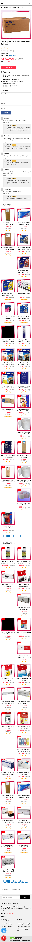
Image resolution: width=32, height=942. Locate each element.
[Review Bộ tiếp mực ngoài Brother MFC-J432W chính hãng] (24, 764)
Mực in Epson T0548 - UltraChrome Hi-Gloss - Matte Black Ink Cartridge (24, 249)
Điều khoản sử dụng (7, 924)
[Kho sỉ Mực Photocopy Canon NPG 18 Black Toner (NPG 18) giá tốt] (24, 599)
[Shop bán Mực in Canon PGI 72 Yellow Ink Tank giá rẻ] (8, 670)
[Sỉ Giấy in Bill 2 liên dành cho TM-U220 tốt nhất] (24, 495)
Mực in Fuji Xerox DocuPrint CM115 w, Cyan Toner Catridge (8, 847)
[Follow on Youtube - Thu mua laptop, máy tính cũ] (4, 916)
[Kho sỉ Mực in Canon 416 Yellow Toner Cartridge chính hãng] (8, 624)
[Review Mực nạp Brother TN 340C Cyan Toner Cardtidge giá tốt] (24, 741)
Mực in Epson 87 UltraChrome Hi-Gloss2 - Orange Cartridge (8, 364)
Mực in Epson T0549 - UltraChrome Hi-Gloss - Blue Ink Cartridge (24, 318)
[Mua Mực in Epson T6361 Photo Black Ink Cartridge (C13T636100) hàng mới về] (8, 472)
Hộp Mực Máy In (9, 543)
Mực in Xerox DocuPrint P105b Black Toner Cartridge (8, 822)
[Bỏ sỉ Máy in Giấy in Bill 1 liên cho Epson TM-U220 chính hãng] (24, 424)
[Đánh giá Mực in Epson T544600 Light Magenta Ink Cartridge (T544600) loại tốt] (8, 214)
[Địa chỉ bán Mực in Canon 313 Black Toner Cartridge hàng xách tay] (8, 576)
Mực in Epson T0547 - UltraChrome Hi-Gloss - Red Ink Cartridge (24, 272)
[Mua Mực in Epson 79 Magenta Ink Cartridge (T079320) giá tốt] (8, 308)
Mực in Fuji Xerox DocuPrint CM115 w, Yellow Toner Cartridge (24, 847)
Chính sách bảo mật (7, 926)
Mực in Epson (12, 55)
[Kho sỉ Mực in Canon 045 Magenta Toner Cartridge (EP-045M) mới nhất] (24, 647)
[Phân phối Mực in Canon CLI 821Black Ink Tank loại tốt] (24, 576)
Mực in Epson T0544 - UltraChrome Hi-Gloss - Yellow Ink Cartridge (8, 295)
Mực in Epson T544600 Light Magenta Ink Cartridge (8, 224)
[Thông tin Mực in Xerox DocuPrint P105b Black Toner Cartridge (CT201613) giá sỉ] (8, 812)
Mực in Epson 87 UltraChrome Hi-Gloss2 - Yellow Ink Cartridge (8, 387)
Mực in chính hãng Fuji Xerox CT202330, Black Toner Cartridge (8, 871)
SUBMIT (25, 897)
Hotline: (8, 914)
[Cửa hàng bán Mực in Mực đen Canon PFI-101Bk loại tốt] (8, 718)
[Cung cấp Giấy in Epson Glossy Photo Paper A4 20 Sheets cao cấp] (24, 401)
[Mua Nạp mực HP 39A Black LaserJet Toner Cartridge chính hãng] (8, 553)
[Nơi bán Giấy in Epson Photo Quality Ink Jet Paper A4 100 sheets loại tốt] (8, 518)
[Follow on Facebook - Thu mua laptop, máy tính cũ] (2, 916)
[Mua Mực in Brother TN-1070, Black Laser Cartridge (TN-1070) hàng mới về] (8, 764)
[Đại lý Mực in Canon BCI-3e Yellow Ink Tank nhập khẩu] (24, 718)
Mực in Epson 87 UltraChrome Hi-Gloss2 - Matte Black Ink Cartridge (24, 364)
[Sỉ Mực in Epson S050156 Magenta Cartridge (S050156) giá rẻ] (24, 214)
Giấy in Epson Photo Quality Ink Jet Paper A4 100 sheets (8, 528)
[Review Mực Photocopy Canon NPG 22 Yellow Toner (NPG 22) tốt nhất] (24, 693)
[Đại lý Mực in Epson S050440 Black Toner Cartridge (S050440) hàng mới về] (8, 401)
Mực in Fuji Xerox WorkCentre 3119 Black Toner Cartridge (24, 822)
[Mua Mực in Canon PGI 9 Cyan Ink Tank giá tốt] (24, 670)
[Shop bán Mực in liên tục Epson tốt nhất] (24, 285)
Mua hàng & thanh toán (24, 926)
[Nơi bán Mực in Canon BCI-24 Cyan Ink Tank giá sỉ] (24, 624)
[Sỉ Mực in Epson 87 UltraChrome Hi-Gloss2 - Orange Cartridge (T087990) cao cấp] (8, 354)
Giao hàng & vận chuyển (24, 924)
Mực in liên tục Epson (24, 293)
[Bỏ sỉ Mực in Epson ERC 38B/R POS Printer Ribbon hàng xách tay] (8, 447)
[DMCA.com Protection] (16, 938)
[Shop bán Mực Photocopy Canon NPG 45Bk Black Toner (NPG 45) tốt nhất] (8, 693)
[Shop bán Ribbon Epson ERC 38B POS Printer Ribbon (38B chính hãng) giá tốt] (24, 377)
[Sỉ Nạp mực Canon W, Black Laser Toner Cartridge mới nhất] (24, 553)
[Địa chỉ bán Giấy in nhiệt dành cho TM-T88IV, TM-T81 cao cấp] (24, 472)
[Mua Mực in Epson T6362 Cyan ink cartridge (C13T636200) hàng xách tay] (24, 447)
